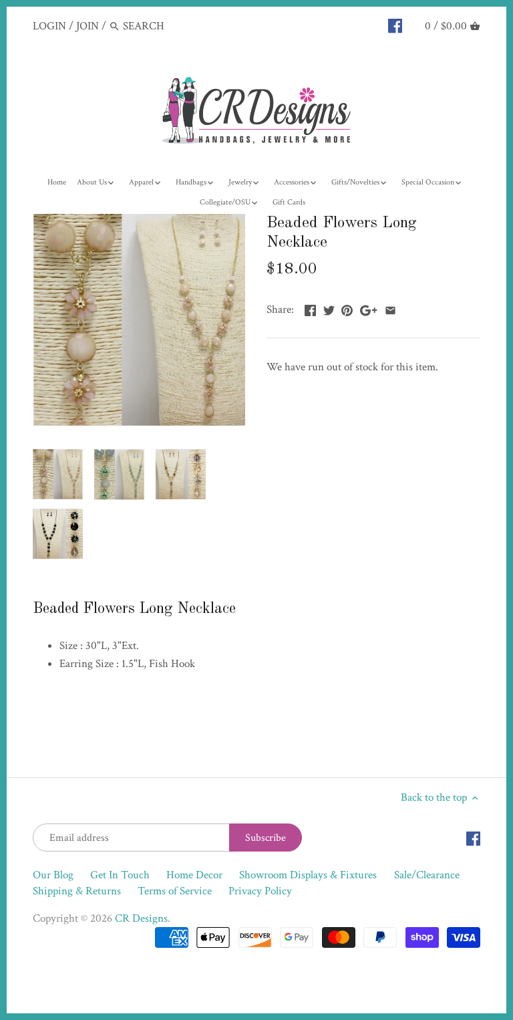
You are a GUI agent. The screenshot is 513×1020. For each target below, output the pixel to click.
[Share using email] (390, 308)
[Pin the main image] (347, 308)
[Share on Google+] (368, 308)
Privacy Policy (260, 891)
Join (87, 26)
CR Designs (141, 918)
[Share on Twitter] (329, 308)
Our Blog (53, 875)
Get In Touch (120, 875)
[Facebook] (395, 25)
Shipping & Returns (77, 891)
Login (49, 26)
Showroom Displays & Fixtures (308, 875)
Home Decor (194, 875)
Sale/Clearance (427, 875)
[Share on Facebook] (310, 308)
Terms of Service (175, 891)
